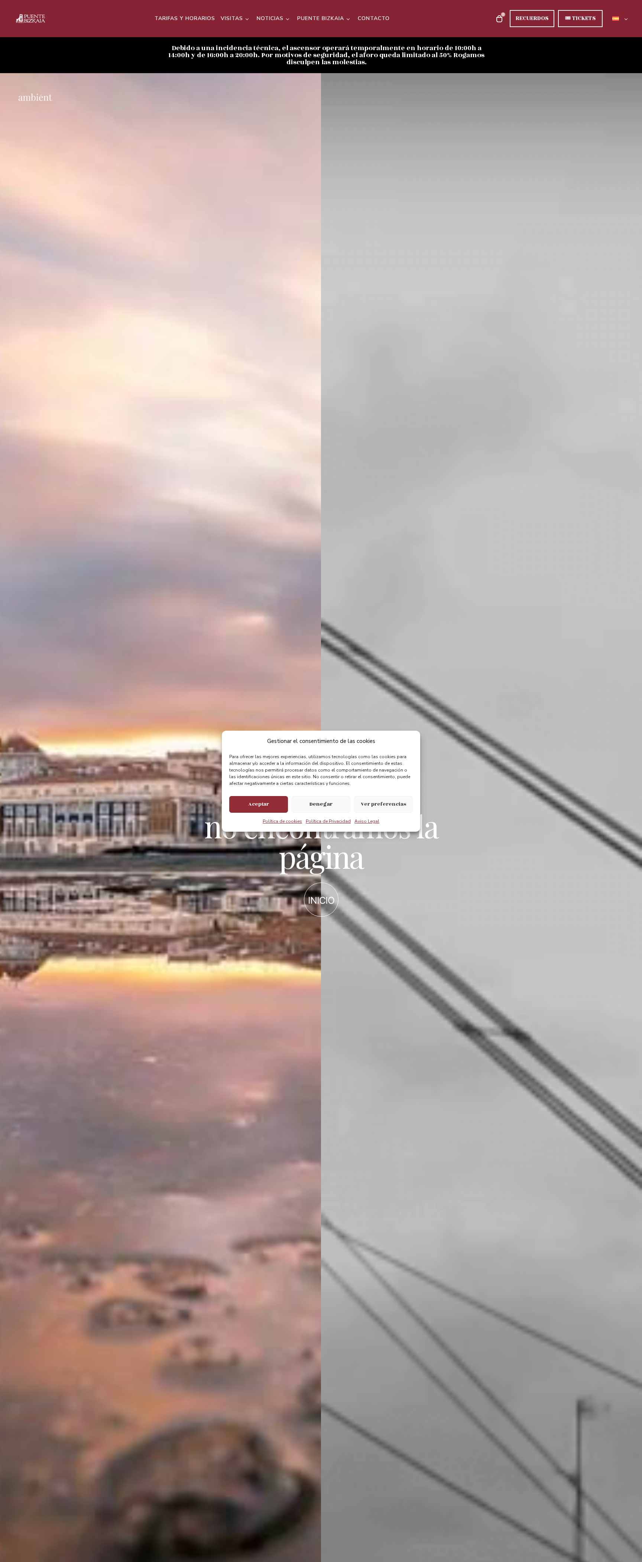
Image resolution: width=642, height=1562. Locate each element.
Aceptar (258, 804)
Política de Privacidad (328, 821)
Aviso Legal (366, 821)
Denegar (321, 804)
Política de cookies (282, 821)
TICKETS (580, 18)
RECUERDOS (532, 18)
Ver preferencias (383, 804)
